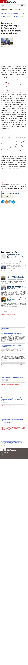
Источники (16, 13)
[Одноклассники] (6, 202)
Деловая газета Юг (15, 193)
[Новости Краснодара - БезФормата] (8, 1)
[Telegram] (10, 202)
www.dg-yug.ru (6, 46)
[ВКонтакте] (3, 202)
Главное (3, 13)
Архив (10, 13)
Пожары (14, 16)
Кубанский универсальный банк (14, 92)
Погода (23, 13)
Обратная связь (4, 454)
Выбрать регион (4, 455)
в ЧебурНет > (22, 16)
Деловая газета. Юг (9, 182)
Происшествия (5, 16)
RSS (11, 456)
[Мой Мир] (13, 202)
